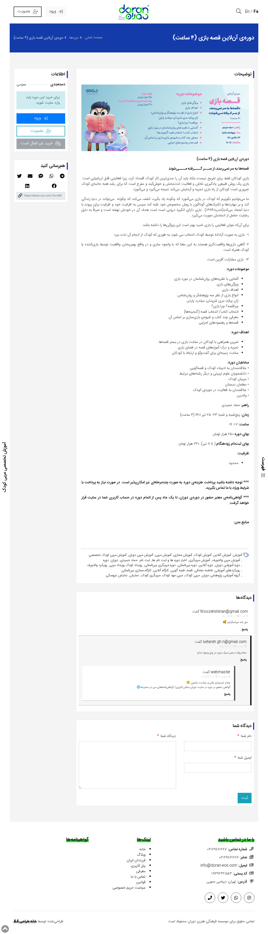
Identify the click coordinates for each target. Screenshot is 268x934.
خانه (142, 849)
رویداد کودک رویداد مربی (125, 565)
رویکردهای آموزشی (227, 570)
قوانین (141, 882)
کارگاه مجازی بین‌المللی (136, 570)
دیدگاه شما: (166, 736)
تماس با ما (138, 877)
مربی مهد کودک (173, 575)
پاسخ (245, 629)
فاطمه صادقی (203, 570)
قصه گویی (178, 570)
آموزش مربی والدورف (226, 560)
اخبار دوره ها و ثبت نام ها (169, 560)
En (247, 12)
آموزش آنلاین (222, 555)
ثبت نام (145, 560)
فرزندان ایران (136, 860)
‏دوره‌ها (74, 38)
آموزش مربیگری (199, 560)
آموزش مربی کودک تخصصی (107, 555)
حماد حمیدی (129, 560)
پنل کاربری (138, 866)
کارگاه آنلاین (161, 570)
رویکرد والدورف (97, 565)
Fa (256, 12)
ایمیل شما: (243, 758)
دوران (114, 560)
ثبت (244, 797)
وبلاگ (141, 855)
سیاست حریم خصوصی (129, 888)
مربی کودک (192, 575)
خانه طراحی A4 (25, 921)
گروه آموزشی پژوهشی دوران (221, 575)
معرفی (141, 871)
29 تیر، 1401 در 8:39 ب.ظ (235, 616)
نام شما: (244, 736)
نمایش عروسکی (116, 575)
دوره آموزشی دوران (227, 565)
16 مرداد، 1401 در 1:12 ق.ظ (233, 646)
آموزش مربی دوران (141, 555)
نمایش (134, 575)
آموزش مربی (163, 555)
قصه (189, 570)
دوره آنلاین (206, 565)
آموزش (237, 555)
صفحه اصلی (93, 37)
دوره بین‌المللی (187, 565)
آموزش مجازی (183, 555)
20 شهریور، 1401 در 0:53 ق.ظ (216, 677)
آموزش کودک (202, 555)
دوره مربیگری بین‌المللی (160, 565)
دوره (106, 560)
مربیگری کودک (150, 575)
